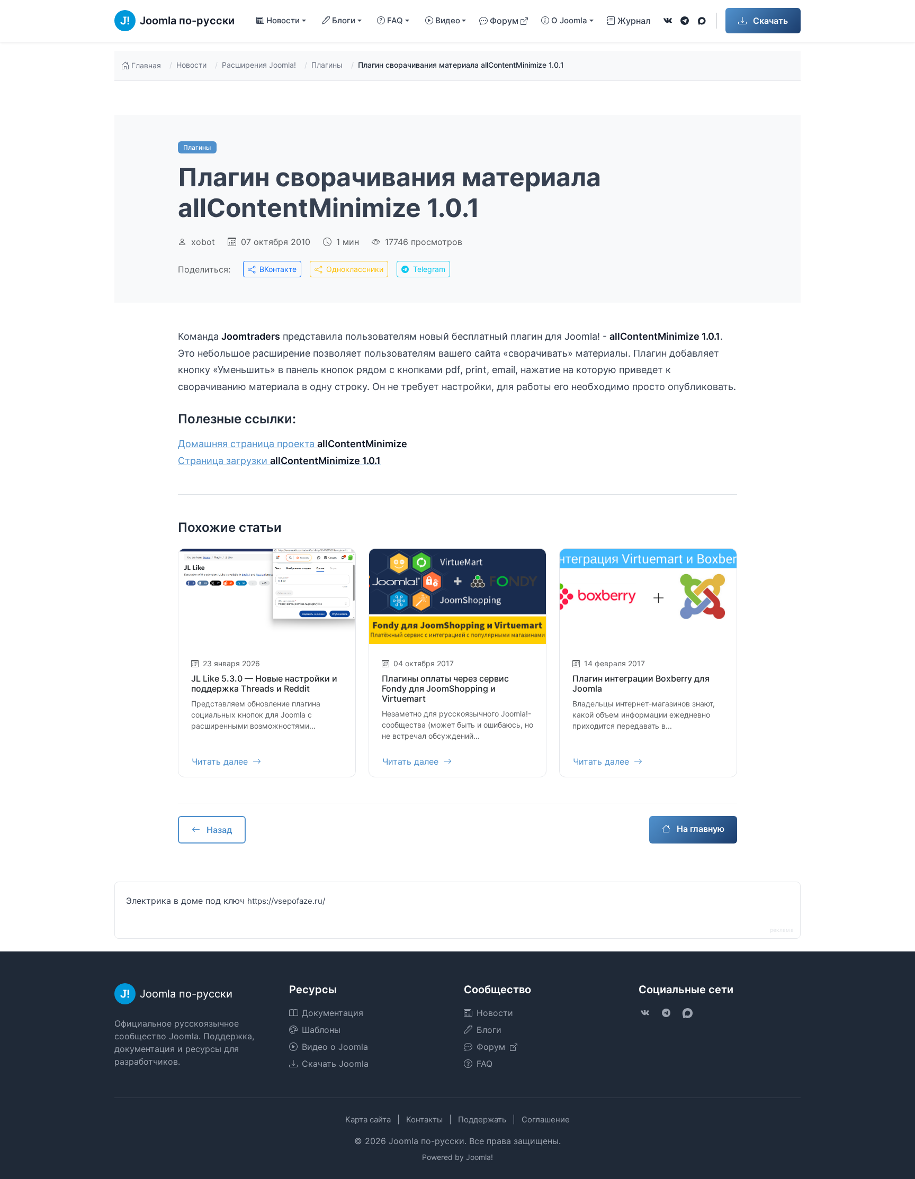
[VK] (667, 20)
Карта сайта (368, 1119)
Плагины (327, 64)
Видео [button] (447, 20)
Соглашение (546, 1119)
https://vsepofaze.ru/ (286, 901)
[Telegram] (684, 20)
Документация (332, 1013)
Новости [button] (283, 20)
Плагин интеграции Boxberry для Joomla (641, 683)
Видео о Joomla (335, 1046)
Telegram (428, 269)
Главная (146, 65)
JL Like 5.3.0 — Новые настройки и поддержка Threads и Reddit (264, 683)
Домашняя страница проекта (292, 443)
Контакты (424, 1119)
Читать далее (221, 761)
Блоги (489, 1029)
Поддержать (482, 1119)
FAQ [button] (395, 20)
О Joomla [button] (569, 20)
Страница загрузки (279, 460)
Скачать (769, 20)
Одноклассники (353, 269)
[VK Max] (701, 20)
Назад (218, 829)
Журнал (634, 20)
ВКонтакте (277, 269)
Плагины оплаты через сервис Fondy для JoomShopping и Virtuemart (445, 688)
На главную (699, 828)
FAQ (484, 1063)
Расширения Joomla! (259, 64)
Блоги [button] (343, 20)
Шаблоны (321, 1029)
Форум (504, 20)
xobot (203, 242)
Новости (191, 64)
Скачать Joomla (335, 1063)
